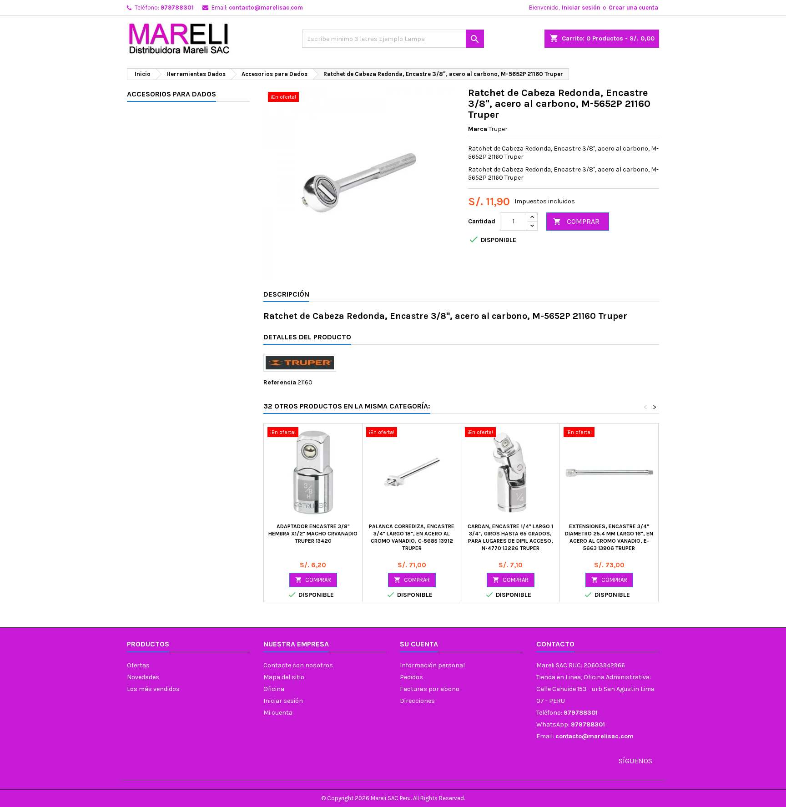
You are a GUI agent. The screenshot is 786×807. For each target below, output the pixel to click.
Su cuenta (419, 644)
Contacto (555, 644)
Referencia (279, 382)
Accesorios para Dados (171, 94)
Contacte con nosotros (298, 665)
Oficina (273, 689)
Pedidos (411, 677)
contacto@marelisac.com (266, 7)
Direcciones (417, 701)
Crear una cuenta (633, 7)
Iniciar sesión (581, 7)
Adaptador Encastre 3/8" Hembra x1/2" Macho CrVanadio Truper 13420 (313, 533)
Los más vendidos (153, 689)
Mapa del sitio (283, 677)
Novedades (143, 677)
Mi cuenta (277, 712)
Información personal (432, 665)
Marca (477, 129)
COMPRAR (576, 221)
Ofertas (138, 665)
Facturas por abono (429, 689)
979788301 (177, 7)
